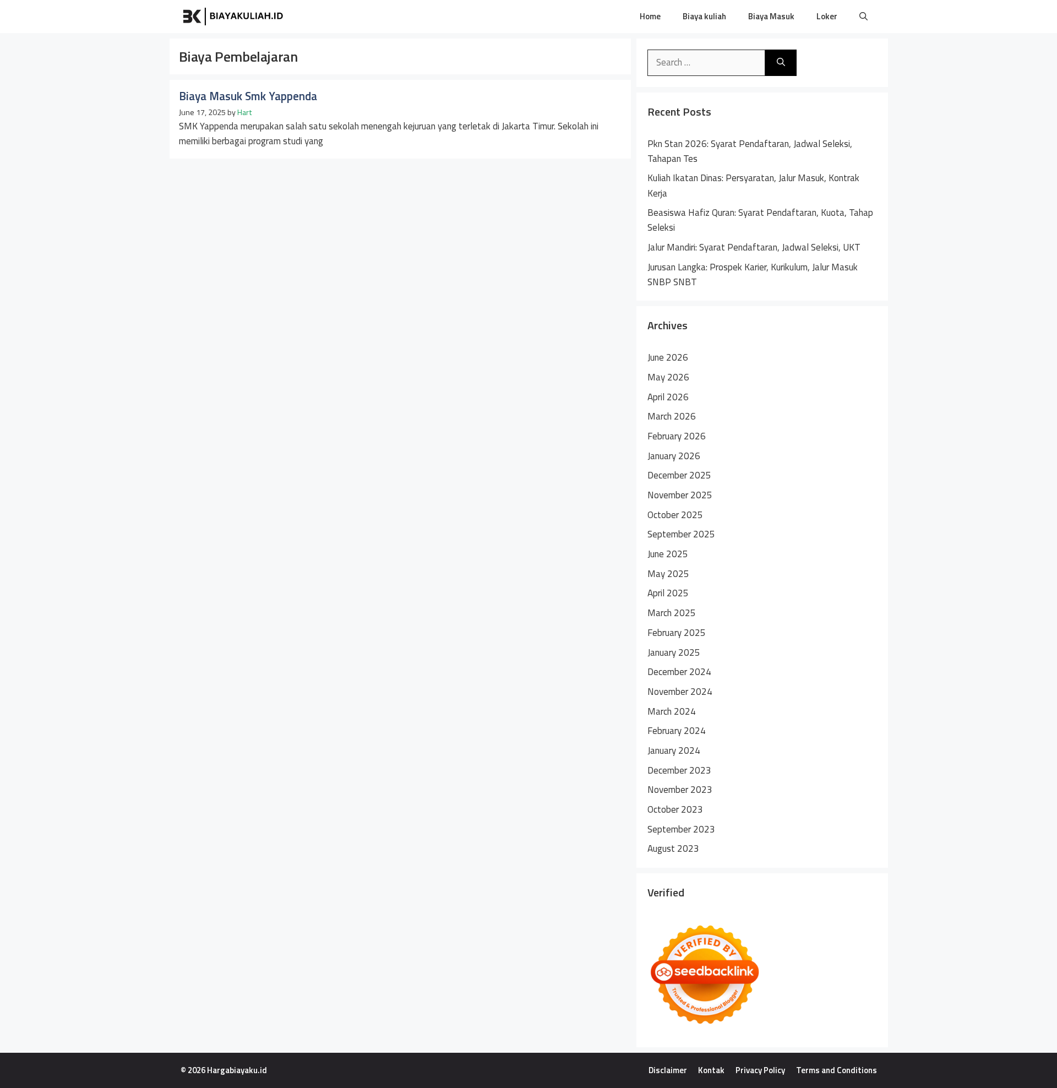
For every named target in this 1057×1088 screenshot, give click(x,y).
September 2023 (681, 829)
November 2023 (679, 789)
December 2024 (679, 672)
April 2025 (668, 593)
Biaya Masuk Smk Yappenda (248, 96)
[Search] (781, 63)
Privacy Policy (760, 1070)
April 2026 (668, 397)
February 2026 (676, 436)
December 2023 (679, 770)
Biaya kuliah (704, 16)
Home (650, 16)
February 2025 (676, 632)
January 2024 (673, 750)
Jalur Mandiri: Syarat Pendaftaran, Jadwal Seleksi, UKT (753, 247)
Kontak (711, 1070)
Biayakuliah (330, 16)
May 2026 (668, 377)
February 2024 (676, 730)
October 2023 (675, 809)
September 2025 (681, 534)
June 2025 (667, 554)
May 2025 (668, 574)
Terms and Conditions (836, 1070)
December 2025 (679, 475)
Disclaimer (668, 1070)
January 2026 (673, 456)
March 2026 (671, 416)
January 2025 (673, 652)
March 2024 (671, 711)
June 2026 (667, 357)
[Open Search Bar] (863, 16)
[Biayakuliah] (234, 16)
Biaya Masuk (771, 16)
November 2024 (679, 691)
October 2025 (675, 515)
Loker (826, 16)
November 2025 (679, 495)
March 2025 (671, 613)
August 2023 (673, 848)
